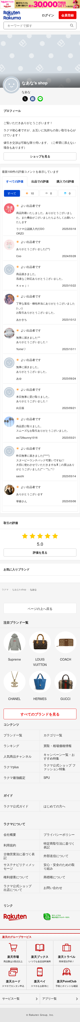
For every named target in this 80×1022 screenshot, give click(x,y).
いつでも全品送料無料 (40, 959)
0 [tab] (50, 193)
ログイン (48, 15)
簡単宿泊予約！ (66, 959)
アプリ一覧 (49, 998)
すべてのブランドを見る (40, 714)
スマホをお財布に (40, 983)
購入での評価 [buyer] (65, 181)
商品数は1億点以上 (13, 959)
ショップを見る (40, 156)
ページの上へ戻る (40, 608)
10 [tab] (32, 193)
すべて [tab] (12, 193)
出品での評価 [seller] (40, 181)
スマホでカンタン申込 (13, 983)
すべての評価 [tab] (14, 181)
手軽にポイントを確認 (67, 983)
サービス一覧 (11, 998)
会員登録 (67, 15)
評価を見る (40, 552)
